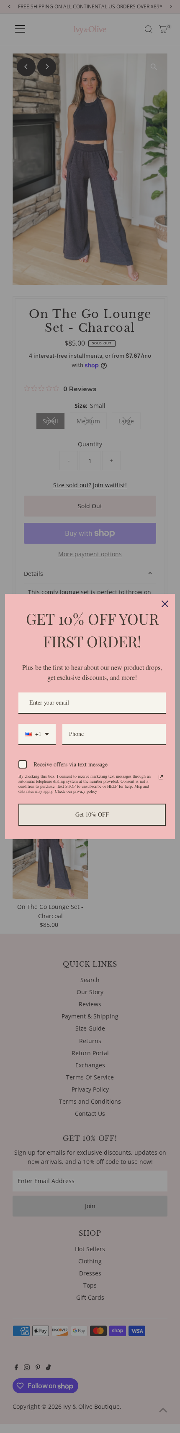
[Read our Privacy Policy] (161, 777)
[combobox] (37, 734)
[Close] (165, 604)
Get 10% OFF (92, 814)
